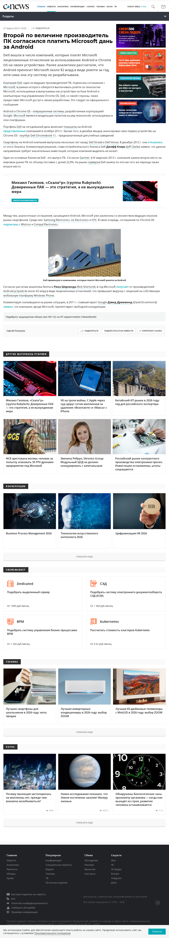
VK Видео (116, 869)
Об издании (91, 860)
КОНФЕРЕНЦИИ (77, 7)
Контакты (89, 873)
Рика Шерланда (65, 287)
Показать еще (84, 556)
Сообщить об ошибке (23, 907)
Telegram (116, 878)
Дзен (114, 882)
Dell (62, 96)
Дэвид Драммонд (120, 302)
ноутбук (25, 135)
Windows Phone (44, 295)
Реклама (89, 864)
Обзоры (11, 873)
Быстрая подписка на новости (28, 894)
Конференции (54, 860)
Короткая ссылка (152, 330)
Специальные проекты (59, 864)
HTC (94, 220)
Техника (50, 873)
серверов (94, 162)
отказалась (155, 142)
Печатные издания (56, 882)
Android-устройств (15, 291)
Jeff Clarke (133, 146)
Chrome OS (23, 111)
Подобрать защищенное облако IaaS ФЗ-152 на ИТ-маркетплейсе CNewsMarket (51, 316)
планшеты (70, 127)
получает (122, 287)
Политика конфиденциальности (29, 903)
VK (112, 864)
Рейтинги (12, 869)
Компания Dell (12, 83)
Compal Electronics (46, 224)
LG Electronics (80, 220)
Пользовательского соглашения (52, 933)
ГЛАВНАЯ (41, 7)
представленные (14, 131)
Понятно (157, 931)
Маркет (50, 869)
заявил (8, 306)
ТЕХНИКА (100, 7)
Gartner (85, 158)
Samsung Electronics (57, 220)
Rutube (115, 873)
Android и (9, 111)
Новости (11, 860)
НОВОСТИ (51, 7)
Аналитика (63, 7)
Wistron (26, 224)
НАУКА (109, 7)
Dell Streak (95, 142)
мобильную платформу (18, 295)
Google (102, 302)
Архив (10, 878)
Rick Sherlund (86, 287)
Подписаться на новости (118, 330)
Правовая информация (24, 912)
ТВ (115, 7)
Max (113, 860)
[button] (153, 7)
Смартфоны (10, 142)
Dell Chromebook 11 (43, 135)
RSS (13, 898)
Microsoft (9, 87)
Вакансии (89, 869)
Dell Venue (111, 142)
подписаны (10, 224)
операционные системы (48, 111)
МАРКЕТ (91, 7)
